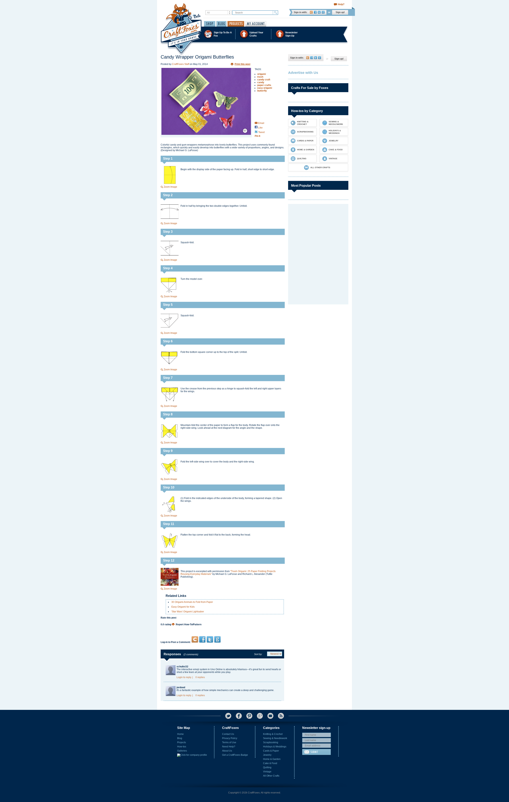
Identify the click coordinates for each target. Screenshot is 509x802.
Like (260, 127)
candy (260, 82)
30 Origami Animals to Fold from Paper (192, 602)
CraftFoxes (311, 12)
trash (260, 76)
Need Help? (228, 746)
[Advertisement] (222, 628)
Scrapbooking (270, 742)
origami (261, 74)
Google (323, 12)
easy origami (264, 88)
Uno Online (216, 669)
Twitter (319, 12)
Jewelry (267, 755)
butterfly (262, 90)
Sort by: (258, 654)
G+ (260, 716)
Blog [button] (221, 24)
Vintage (267, 771)
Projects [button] (235, 24)
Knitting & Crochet (273, 734)
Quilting (267, 767)
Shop (209, 24)
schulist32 (182, 666)
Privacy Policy (229, 738)
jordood (181, 687)
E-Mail (270, 716)
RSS (281, 716)
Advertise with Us (303, 73)
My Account (255, 24)
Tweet (261, 132)
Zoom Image (170, 186)
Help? (341, 4)
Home (180, 734)
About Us (227, 750)
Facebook (315, 12)
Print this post (242, 64)
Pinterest (249, 716)
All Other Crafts (271, 775)
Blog (179, 738)
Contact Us (228, 734)
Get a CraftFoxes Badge (235, 755)
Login (180, 677)
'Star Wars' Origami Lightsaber (187, 611)
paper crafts (264, 85)
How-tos (181, 746)
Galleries (182, 750)
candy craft (263, 79)
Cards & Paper (271, 750)
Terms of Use (229, 742)
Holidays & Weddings (274, 746)
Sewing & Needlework (275, 738)
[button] (254, 34)
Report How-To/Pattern (188, 624)
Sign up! (340, 12)
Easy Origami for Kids (183, 606)
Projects (181, 742)
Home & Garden (272, 759)
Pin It (257, 136)
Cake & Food (270, 763)
